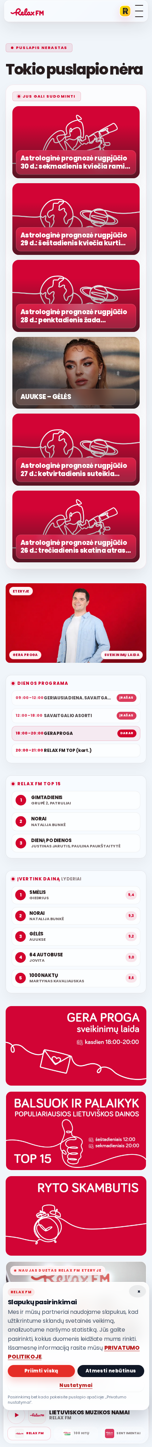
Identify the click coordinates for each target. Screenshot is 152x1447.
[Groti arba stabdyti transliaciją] (16, 1415)
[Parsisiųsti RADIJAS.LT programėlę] (125, 11)
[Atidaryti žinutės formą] (76, 1046)
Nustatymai (75, 1385)
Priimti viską (41, 1370)
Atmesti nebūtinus (111, 1370)
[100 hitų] (76, 1433)
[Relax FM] (29, 1433)
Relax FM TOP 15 (39, 784)
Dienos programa (42, 683)
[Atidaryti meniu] (139, 11)
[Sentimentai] (123, 1433)
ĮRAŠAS (126, 697)
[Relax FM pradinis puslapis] (27, 11)
